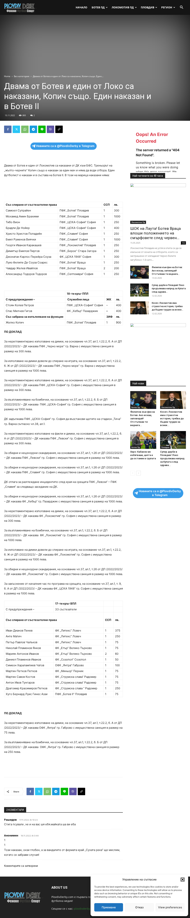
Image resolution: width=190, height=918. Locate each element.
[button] (182, 879)
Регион (166, 7)
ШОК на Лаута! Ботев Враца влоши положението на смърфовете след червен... (155, 233)
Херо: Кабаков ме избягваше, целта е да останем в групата (143, 455)
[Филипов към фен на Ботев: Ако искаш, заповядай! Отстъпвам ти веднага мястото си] (139, 272)
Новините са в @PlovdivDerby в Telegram (65, 146)
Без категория (21, 76)
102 (183, 243)
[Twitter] (16, 129)
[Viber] (50, 129)
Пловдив (147, 7)
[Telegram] (33, 129)
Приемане (109, 907)
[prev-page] (132, 473)
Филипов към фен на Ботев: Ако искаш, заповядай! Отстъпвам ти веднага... (167, 270)
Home (7, 76)
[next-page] (138, 473)
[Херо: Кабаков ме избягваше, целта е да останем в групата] (143, 440)
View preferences (170, 907)
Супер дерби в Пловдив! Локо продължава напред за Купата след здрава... (169, 288)
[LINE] (42, 129)
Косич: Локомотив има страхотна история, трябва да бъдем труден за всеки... (167, 306)
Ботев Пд (98, 7)
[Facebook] (8, 129)
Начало (81, 7)
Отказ (139, 907)
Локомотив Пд (123, 7)
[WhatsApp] (25, 129)
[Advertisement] (95, 47)
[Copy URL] (59, 129)
